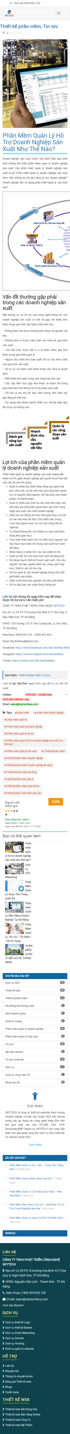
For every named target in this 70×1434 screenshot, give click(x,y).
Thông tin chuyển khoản (19, 1376)
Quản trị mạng (34, 1021)
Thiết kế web (34, 990)
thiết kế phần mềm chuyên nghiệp (25, 758)
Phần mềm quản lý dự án (20, 733)
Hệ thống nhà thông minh (34, 1005)
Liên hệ (7, 596)
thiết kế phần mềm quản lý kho (23, 786)
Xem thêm (35, 1144)
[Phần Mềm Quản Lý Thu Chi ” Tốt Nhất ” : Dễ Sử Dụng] (15, 928)
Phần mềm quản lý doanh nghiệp (24, 726)
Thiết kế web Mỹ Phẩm (18, 1425)
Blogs (8, 1387)
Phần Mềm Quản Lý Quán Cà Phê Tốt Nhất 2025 (36, 1217)
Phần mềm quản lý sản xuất (22, 751)
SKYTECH (59, 605)
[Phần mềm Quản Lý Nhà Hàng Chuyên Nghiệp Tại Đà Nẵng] (15, 906)
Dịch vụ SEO (34, 983)
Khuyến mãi (12, 1371)
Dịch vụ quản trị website (19, 1348)
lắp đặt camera (34, 1051)
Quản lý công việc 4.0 (34, 1074)
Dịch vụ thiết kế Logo (17, 1322)
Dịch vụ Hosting (14, 1343)
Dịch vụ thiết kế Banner (18, 1327)
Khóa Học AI (34, 1082)
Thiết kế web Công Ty (17, 1419)
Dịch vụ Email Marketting (20, 1333)
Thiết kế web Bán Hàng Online (22, 1414)
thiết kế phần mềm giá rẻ (20, 779)
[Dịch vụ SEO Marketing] (15, 868)
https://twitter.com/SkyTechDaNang (33, 660)
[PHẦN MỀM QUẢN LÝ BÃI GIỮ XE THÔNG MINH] (15, 949)
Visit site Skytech (13, 1305)
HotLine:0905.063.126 (27, 3)
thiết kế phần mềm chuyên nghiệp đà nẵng (29, 765)
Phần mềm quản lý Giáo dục (34, 1036)
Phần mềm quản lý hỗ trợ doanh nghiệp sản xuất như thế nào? (33, 742)
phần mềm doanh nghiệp (50, 712)
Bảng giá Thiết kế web (18, 1381)
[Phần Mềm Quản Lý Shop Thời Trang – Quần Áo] (15, 885)
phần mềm (23, 712)
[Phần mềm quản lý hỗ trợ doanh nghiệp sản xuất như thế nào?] (15, 847)
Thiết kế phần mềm (20, 26)
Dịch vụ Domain (14, 1338)
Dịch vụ (34, 1067)
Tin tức (50, 26)
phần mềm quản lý (17, 719)
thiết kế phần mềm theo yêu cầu (24, 793)
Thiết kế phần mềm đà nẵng (22, 772)
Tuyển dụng (12, 1392)
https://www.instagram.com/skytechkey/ (39, 654)
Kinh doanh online (34, 1013)
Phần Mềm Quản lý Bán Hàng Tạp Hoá (31, 1178)
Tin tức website (34, 1059)
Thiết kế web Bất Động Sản (21, 1409)
